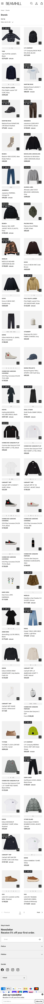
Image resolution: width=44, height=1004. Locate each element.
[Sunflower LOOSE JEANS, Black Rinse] (33, 766)
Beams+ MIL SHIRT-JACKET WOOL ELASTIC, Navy (10, 228)
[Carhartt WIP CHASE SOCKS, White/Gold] (11, 692)
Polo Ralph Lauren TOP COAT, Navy (9, 91)
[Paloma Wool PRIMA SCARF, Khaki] (33, 212)
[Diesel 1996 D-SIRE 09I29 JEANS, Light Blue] (33, 617)
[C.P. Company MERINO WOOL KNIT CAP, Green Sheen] (33, 730)
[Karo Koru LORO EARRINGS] (11, 580)
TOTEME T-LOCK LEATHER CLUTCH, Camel (10, 746)
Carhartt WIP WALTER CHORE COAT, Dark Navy (10, 858)
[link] (9, 912)
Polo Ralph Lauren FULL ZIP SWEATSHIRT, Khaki (32, 302)
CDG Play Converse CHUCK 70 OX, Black (11, 563)
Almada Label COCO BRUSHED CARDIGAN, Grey (31, 192)
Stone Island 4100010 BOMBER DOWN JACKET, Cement (32, 824)
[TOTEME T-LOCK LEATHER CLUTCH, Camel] (11, 730)
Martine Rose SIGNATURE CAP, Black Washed (10, 125)
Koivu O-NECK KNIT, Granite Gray (8, 302)
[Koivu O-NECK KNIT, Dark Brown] (33, 247)
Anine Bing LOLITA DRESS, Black (11, 636)
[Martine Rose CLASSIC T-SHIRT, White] (33, 73)
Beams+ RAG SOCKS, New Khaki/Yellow (11, 158)
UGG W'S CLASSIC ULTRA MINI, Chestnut (10, 898)
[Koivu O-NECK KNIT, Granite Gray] (11, 283)
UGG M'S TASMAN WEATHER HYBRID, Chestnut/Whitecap (30, 899)
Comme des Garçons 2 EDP (31, 713)
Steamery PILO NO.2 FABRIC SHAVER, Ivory (31, 335)
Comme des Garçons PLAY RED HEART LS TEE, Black (11, 447)
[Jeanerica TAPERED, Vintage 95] (11, 175)
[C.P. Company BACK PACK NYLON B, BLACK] (33, 36)
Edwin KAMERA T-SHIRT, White (32, 862)
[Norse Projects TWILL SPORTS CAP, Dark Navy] (33, 356)
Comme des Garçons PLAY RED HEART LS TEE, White (33, 450)
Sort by (3, 19)
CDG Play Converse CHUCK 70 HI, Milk (11, 377)
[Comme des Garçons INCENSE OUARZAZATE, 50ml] (33, 542)
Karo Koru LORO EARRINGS (7, 596)
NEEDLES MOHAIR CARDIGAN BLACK (8, 263)
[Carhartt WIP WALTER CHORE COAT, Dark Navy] (11, 843)
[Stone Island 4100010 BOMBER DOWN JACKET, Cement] (33, 804)
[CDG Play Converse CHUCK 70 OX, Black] (11, 542)
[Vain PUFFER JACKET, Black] (11, 36)
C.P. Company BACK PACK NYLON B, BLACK (32, 52)
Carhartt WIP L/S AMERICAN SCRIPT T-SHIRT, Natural (31, 673)
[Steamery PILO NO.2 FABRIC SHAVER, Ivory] (33, 320)
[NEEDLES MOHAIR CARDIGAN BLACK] (11, 247)
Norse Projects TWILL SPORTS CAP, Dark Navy (32, 372)
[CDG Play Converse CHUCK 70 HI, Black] (11, 504)
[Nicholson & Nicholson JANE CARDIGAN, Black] (33, 142)
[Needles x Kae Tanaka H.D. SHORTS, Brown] (33, 580)
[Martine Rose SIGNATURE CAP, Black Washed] (11, 109)
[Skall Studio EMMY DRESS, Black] (33, 395)
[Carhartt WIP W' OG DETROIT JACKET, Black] (33, 467)
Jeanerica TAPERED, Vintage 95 (8, 194)
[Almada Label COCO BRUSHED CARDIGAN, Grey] (33, 175)
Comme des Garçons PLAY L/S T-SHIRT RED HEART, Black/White (11, 785)
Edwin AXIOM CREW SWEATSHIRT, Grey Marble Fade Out (10, 673)
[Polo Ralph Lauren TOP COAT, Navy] (11, 73)
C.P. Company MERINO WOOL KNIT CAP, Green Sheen (31, 747)
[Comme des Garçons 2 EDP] (33, 692)
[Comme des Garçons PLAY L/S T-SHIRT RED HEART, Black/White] (11, 766)
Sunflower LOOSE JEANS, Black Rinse (32, 781)
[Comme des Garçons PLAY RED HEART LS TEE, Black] (11, 431)
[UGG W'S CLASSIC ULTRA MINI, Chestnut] (11, 879)
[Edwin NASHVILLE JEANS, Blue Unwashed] (11, 320)
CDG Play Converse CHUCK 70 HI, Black (11, 524)
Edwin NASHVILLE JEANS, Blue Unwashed (11, 339)
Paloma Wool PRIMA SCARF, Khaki (31, 227)
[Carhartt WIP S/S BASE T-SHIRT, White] (11, 467)
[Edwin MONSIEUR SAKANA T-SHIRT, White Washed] (11, 804)
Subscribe (39, 1001)
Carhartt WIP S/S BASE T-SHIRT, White (10, 486)
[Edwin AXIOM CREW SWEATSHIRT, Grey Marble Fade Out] (11, 653)
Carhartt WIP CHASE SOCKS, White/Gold (8, 707)
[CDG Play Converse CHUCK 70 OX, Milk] (33, 504)
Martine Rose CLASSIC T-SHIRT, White (32, 88)
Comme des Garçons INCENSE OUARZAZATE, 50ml (32, 561)
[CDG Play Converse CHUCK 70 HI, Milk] (11, 356)
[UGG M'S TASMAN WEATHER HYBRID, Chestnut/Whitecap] (33, 879)
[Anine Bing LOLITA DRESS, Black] (11, 617)
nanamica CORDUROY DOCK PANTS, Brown (31, 125)
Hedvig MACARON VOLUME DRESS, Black (9, 413)
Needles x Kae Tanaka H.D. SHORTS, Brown (33, 599)
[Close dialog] (42, 994)
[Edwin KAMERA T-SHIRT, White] (33, 843)
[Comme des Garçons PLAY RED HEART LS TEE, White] (33, 431)
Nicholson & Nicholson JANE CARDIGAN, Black (32, 158)
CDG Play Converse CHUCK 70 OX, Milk (33, 524)
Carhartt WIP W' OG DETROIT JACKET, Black (32, 486)
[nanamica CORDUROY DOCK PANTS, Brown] (33, 109)
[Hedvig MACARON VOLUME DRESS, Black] (11, 395)
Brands (8, 10)
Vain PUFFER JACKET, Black (9, 55)
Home (2, 10)
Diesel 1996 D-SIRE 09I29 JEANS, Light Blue (32, 632)
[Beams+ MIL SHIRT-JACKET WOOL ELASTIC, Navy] (11, 212)
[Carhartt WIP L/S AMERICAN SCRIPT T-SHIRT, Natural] (33, 653)
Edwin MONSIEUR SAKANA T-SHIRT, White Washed (10, 824)
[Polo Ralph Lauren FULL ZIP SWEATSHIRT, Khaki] (33, 283)
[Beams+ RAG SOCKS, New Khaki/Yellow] (11, 142)
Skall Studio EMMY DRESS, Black (33, 413)
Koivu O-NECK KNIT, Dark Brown (32, 266)
